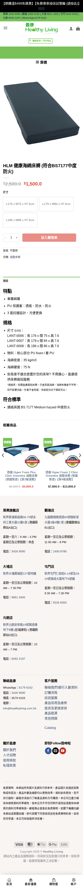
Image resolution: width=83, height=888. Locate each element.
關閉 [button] (41, 8)
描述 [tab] (5, 280)
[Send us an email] (55, 750)
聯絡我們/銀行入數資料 (61, 687)
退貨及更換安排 (56, 708)
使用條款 (9, 760)
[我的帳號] (71, 28)
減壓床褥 (15, 256)
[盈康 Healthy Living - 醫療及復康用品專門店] (41, 28)
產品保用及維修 (56, 703)
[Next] (79, 463)
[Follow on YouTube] (62, 750)
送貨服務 (51, 698)
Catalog (50, 727)
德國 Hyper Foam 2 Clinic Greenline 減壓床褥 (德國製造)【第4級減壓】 (62, 476)
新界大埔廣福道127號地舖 (19, 573)
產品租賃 (51, 713)
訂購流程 (51, 692)
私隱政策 (9, 765)
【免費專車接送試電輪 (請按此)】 (58, 3)
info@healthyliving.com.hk (19, 708)
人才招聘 (9, 755)
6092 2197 (18, 658)
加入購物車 (49, 237)
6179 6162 (26, 687)
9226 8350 (60, 602)
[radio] (20, 204)
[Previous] (3, 463)
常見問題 (51, 718)
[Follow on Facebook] (48, 750)
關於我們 (9, 750)
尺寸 (5, 192)
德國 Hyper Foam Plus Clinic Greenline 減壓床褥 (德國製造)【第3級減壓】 (21, 476)
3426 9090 (18, 551)
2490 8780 (60, 551)
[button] (5, 28)
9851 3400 (18, 597)
